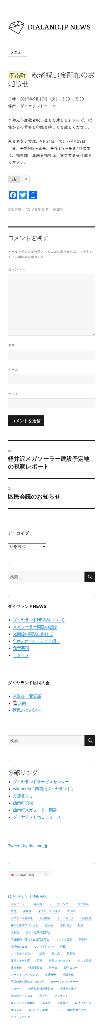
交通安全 (50, 974)
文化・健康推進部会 (38, 932)
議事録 (27, 911)
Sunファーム (83, 1003)
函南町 (58, 209)
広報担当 (14, 209)
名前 (11, 345)
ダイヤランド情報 (49, 911)
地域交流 (16, 1010)
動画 (80, 925)
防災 (13, 911)
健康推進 (16, 967)
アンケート (61, 996)
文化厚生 (62, 1003)
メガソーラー (19, 904)
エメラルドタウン (22, 953)
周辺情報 (45, 918)
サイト (13, 394)
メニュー (17, 52)
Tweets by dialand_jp (28, 845)
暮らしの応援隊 (38, 1010)
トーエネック (65, 918)
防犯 (63, 946)
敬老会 (71, 953)
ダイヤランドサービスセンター (41, 781)
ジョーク (16, 988)
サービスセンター (60, 904)
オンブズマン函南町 (23, 1003)
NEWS (71, 911)
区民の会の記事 (27, 710)
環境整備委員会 (76, 1010)
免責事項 (21, 647)
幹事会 (53, 967)
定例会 (15, 932)
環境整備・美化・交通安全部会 (30, 939)
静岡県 (83, 939)
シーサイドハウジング (24, 974)
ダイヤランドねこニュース (37, 816)
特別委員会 (35, 967)
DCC (57, 1010)
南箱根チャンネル (22, 996)
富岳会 (46, 1003)
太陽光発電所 (68, 988)
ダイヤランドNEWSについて (39, 619)
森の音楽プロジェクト (24, 925)
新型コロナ (71, 967)
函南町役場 (23, 802)
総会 (42, 953)
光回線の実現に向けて (33, 633)
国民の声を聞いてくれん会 (27, 981)
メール (13, 370)
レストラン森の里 (22, 918)
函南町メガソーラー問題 (35, 809)
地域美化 (68, 974)
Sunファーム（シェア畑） (36, 640)
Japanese (25, 874)
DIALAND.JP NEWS (27, 896)
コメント (16, 269)
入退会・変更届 (27, 696)
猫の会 (56, 953)
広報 (39, 960)
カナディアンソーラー (64, 981)
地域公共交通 (19, 946)
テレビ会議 (85, 960)
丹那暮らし (23, 795)
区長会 (44, 996)
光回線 (49, 925)
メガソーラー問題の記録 (35, 626)
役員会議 (86, 918)
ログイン (21, 654)
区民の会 (83, 904)
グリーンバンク (20, 1017)
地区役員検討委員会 (40, 988)
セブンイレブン (43, 946)
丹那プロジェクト (60, 960)
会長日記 (65, 925)
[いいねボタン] (14, 179)
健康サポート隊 (20, 960)
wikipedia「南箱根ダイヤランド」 (44, 788)
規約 (22, 703)
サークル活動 (64, 939)
